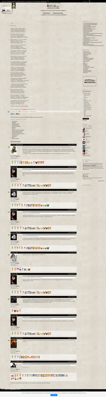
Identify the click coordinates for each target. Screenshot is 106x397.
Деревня (92, 163)
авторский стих (40, 117)
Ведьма (86, 163)
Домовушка (14, 122)
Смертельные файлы (87, 109)
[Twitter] (13, 114)
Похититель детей (15, 134)
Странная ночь (14, 121)
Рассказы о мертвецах (87, 70)
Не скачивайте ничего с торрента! (89, 37)
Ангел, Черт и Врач (86, 60)
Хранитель (85, 64)
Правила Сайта (43, 1)
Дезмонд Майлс (88, 136)
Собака (98, 164)
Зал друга (13, 128)
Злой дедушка (14, 136)
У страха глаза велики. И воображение (90, 24)
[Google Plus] (18, 114)
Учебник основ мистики (87, 107)
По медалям (85, 126)
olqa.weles (87, 133)
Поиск (48, 1)
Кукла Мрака (87, 141)
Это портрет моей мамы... (16, 126)
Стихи (12, 23)
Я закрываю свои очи (15, 123)
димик (86, 150)
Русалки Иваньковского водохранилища (90, 23)
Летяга (86, 130)
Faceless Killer (87, 147)
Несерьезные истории (87, 100)
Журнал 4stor (4, 1)
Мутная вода (85, 72)
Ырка (84, 62)
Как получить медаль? (86, 155)
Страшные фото (86, 95)
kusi (86, 144)
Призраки (92, 164)
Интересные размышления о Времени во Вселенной (92, 35)
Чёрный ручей (85, 54)
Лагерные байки (86, 103)
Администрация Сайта (21, 1)
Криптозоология (86, 106)
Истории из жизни (86, 93)
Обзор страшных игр (87, 116)
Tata (19, 111)
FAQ (33, 1)
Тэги (83, 161)
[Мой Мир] (17, 114)
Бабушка (84, 163)
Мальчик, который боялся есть (88, 44)
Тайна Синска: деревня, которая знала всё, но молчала (93, 33)
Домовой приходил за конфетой (17, 131)
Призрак (90, 164)
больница (31, 117)
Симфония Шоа (86, 68)
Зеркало (100, 163)
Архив (86, 161)
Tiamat (86, 152)
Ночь (88, 164)
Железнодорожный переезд (17, 132)
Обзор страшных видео (87, 115)
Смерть (95, 164)
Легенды (85, 99)
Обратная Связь (37, 1)
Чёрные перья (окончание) (88, 59)
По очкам (89, 126)
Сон (19, 117)
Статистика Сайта (28, 1)
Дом (94, 163)
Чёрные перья (85, 57)
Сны (84, 98)
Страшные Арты (86, 104)
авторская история (89, 165)
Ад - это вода (85, 69)
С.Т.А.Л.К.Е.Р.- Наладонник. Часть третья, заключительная (93, 45)
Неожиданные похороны (87, 31)
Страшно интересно (87, 108)
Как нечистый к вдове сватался (88, 67)
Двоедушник (85, 63)
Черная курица (86, 61)
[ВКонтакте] (11, 114)
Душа (98, 163)
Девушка (89, 163)
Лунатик (84, 36)
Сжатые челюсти (86, 32)
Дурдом (84, 110)
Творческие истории (87, 94)
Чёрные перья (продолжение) (88, 58)
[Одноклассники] (15, 114)
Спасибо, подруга (86, 38)
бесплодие (26, 117)
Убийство (101, 164)
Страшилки (85, 97)
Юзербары (9, 1)
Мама (83, 164)
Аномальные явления (87, 105)
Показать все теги (86, 169)
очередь (34, 117)
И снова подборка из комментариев (89, 26)
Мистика (86, 164)
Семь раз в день (86, 41)
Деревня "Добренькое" (87, 71)
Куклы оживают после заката (88, 34)
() (17, 156)
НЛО (84, 114)
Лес (102, 163)
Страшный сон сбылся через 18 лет (18, 133)
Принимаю (54, 395)
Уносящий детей (86, 51)
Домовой (13, 137)
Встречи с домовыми (87, 25)
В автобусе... (14, 127)
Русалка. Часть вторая (87, 53)
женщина (22, 117)
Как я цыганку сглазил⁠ (87, 27)
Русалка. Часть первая (87, 52)
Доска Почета (13, 1)
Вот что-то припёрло (15, 138)
